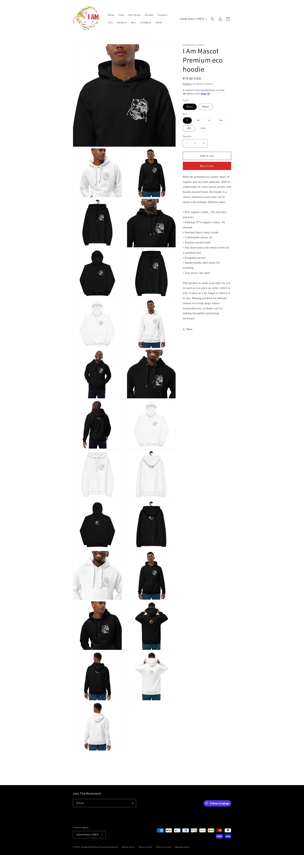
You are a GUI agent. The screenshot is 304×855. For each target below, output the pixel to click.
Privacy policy (145, 847)
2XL (189, 128)
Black (189, 106)
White (205, 106)
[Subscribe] (132, 803)
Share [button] (189, 329)
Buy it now (207, 166)
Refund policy (128, 847)
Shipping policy (182, 847)
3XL (205, 129)
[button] (212, 19)
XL (223, 121)
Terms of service (163, 847)
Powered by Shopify (108, 847)
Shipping (187, 84)
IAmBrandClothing (90, 847)
